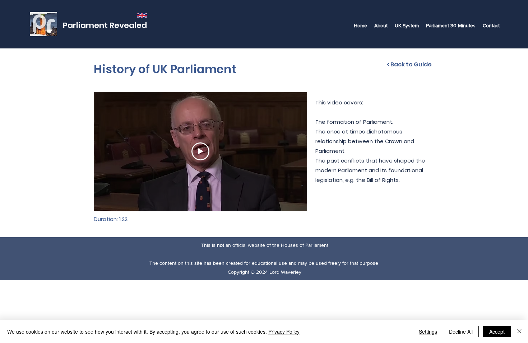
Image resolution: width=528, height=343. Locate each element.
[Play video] (200, 151)
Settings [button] (428, 331)
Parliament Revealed (105, 25)
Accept (497, 331)
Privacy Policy (284, 331)
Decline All (461, 331)
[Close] (519, 331)
